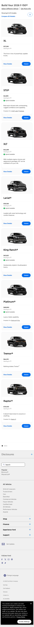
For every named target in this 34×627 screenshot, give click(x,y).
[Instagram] (12, 559)
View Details (7, 64)
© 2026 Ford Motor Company (10, 581)
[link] (5, 585)
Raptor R (13, 419)
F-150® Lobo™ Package (17, 111)
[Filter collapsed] (30, 14)
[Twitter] (5, 559)
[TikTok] (5, 563)
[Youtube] (9, 559)
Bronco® (5, 472)
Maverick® (6, 474)
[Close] (31, 605)
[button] (17, 518)
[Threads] (2, 563)
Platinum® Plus (15, 320)
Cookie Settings (24, 621)
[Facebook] (2, 559)
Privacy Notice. (20, 617)
